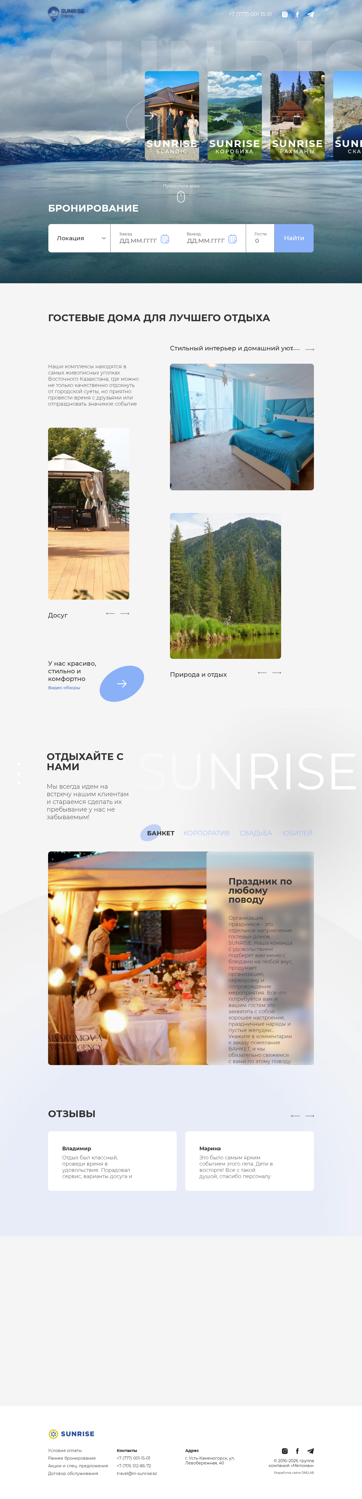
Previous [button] (110, 613)
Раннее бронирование (72, 1458)
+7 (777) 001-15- (131, 1458)
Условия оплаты (65, 1450)
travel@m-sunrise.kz (137, 1473)
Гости (261, 234)
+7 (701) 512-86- (131, 1465)
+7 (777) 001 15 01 (250, 14)
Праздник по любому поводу (260, 890)
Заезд (125, 234)
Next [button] (145, 121)
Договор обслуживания (73, 1473)
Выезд (194, 234)
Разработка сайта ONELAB (294, 1473)
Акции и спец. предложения (78, 1465)
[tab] (160, 833)
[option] (172, 121)
